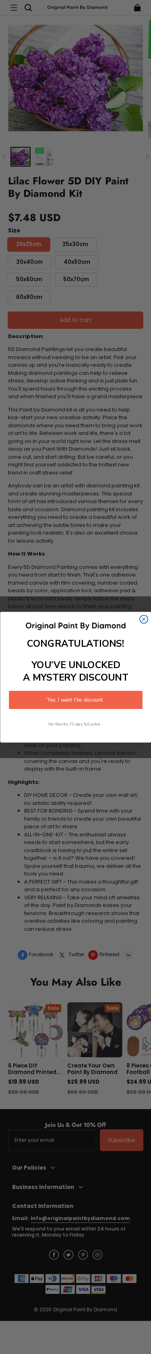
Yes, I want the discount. (75, 699)
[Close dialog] (144, 619)
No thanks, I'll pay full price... (75, 723)
